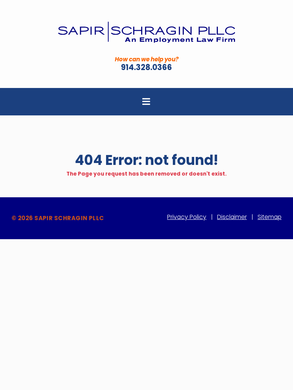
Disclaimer (232, 217)
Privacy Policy (186, 217)
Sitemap (270, 217)
